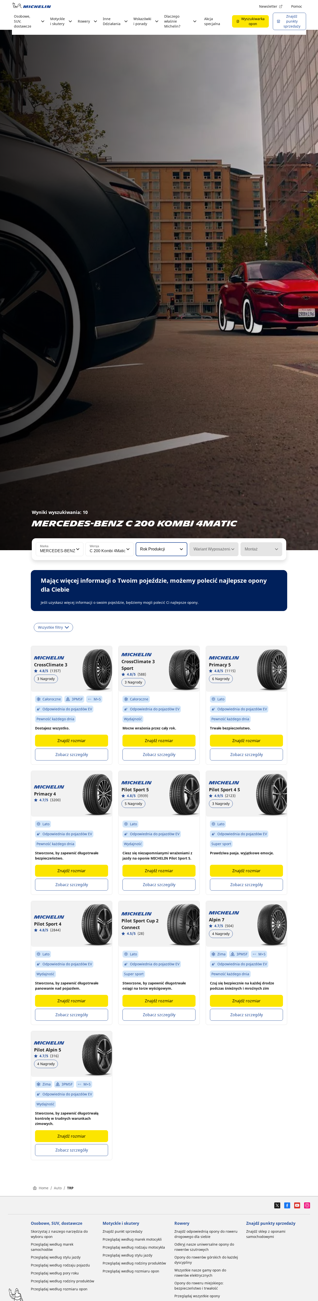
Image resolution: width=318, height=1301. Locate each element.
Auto (58, 1188)
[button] (77, 549)
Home (43, 1188)
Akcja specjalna (212, 21)
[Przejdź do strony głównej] (32, 6)
